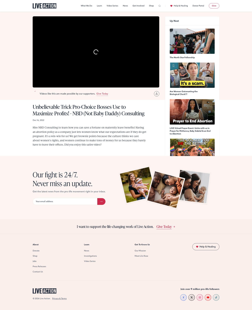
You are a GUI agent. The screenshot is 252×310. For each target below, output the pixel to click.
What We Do (86, 6)
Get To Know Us (142, 244)
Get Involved (138, 6)
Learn (99, 6)
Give (214, 6)
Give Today (164, 226)
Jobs (34, 261)
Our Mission (140, 250)
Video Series (112, 6)
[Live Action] (44, 6)
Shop (151, 6)
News (125, 6)
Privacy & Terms (59, 298)
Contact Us (38, 271)
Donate (36, 250)
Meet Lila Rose (141, 256)
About (36, 244)
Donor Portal (198, 6)
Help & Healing (181, 6)
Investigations (90, 256)
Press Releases (39, 266)
